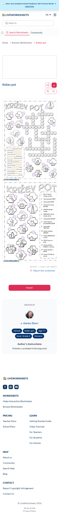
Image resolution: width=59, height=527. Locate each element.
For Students (36, 437)
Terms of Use (29, 508)
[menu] (55, 15)
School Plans (9, 426)
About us (7, 457)
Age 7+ (42, 330)
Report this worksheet (44, 271)
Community (9, 462)
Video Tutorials (37, 426)
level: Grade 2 (23, 336)
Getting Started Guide (40, 421)
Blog (5, 473)
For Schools (35, 443)
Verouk (16, 330)
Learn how (29, 6)
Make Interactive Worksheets (17, 401)
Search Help (9, 468)
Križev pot (29, 330)
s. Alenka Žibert (29, 323)
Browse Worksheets (13, 406)
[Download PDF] (54, 85)
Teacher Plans (9, 421)
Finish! (29, 288)
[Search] (5, 23)
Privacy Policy (29, 511)
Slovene (38, 336)
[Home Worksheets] (2, 32)
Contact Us (8, 493)
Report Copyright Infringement (18, 488)
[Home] (15, 14)
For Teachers (36, 432)
